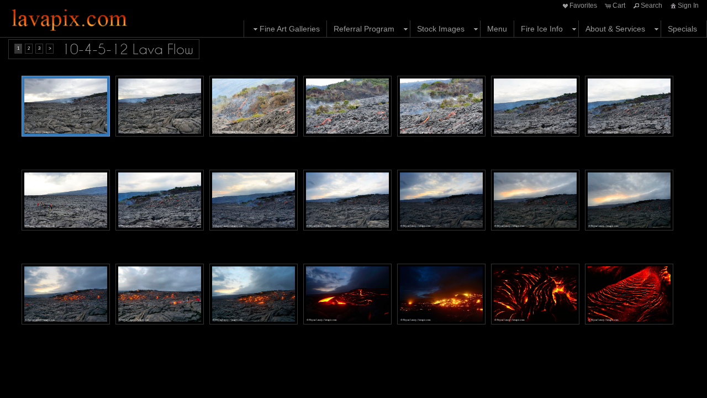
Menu (497, 28)
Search (651, 5)
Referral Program (364, 28)
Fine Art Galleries (290, 28)
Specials (682, 28)
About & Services (615, 28)
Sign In (688, 5)
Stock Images (441, 28)
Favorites (583, 5)
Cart (619, 5)
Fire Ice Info (542, 28)
